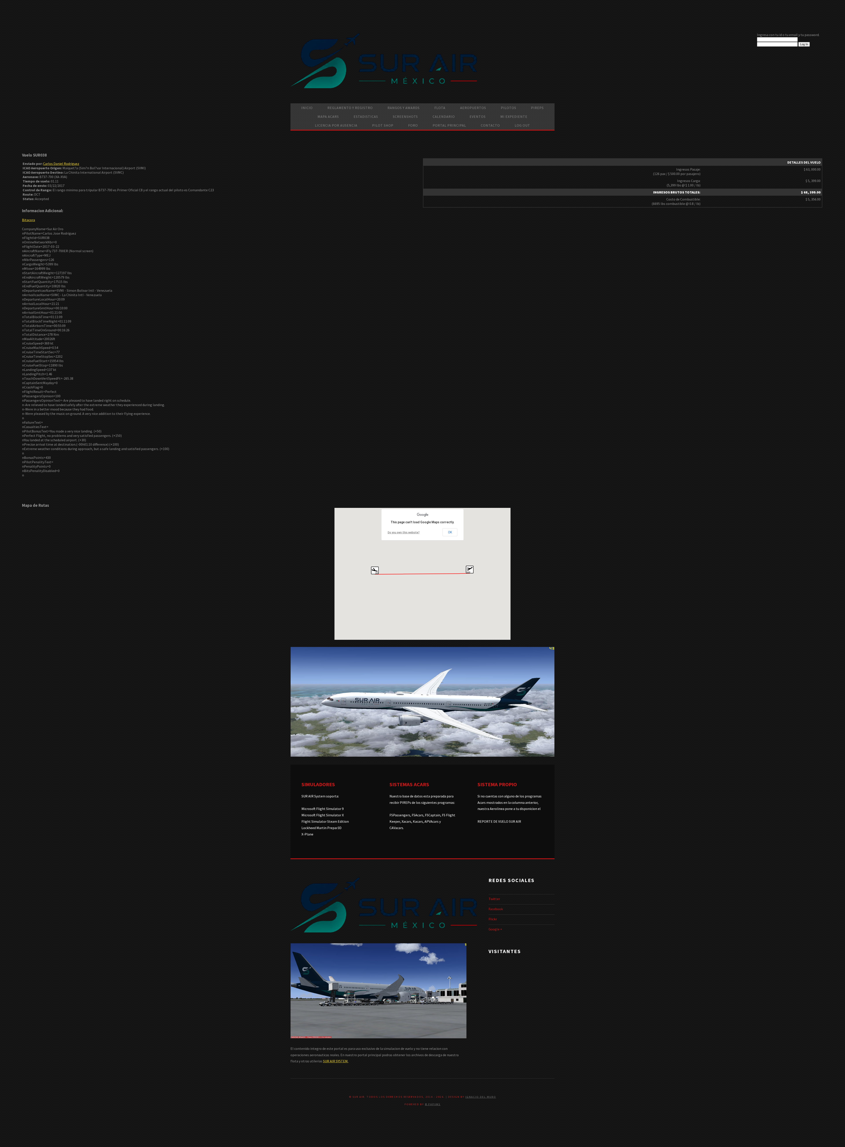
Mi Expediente (513, 116)
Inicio (307, 108)
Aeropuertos (473, 108)
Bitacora (28, 220)
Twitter (494, 899)
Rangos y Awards (404, 108)
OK (450, 532)
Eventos (478, 116)
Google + (495, 929)
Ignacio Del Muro (480, 1096)
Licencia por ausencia (336, 125)
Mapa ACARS (328, 116)
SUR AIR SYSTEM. (335, 1061)
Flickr (493, 919)
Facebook (496, 909)
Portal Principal (449, 125)
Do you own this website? (404, 532)
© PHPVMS (433, 1104)
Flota (439, 108)
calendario (444, 116)
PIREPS (537, 108)
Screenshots (405, 116)
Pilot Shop (382, 125)
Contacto (490, 125)
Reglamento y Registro (350, 108)
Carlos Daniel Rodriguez (61, 163)
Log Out (522, 125)
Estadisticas (366, 116)
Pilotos (508, 108)
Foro (413, 125)
